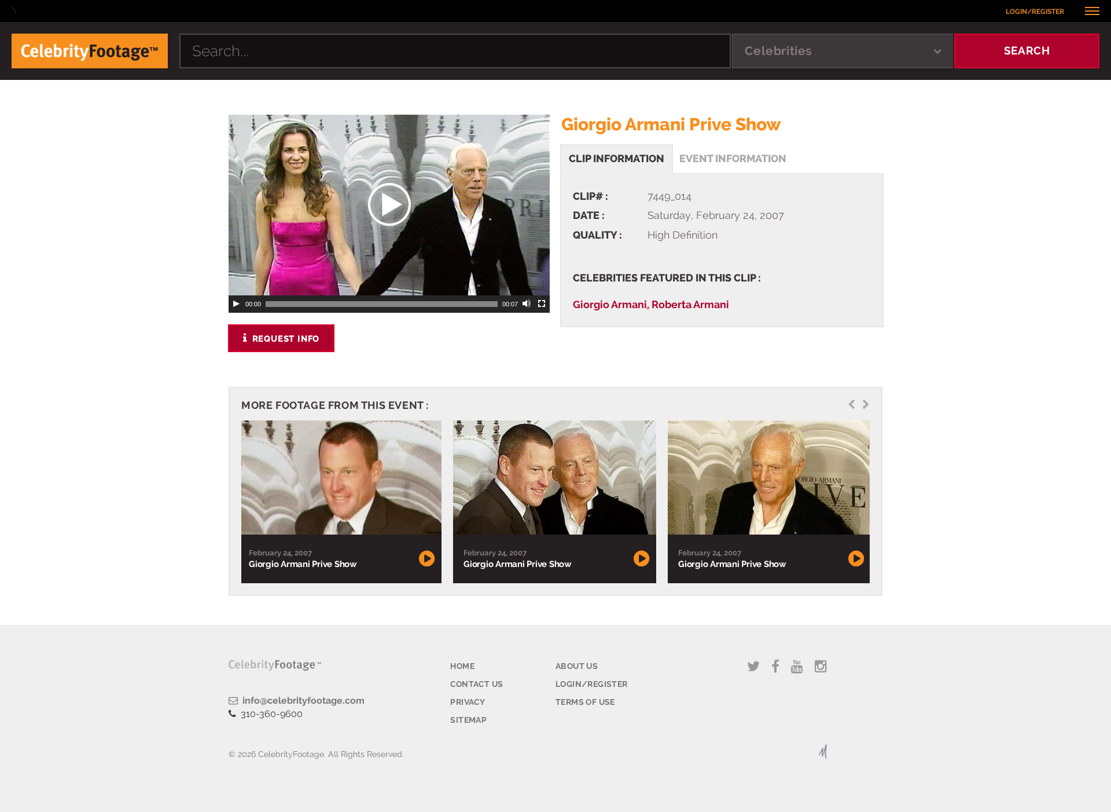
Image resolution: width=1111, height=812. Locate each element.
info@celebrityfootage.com (301, 700)
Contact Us (476, 684)
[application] (389, 205)
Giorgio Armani (610, 304)
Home (462, 666)
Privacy (467, 702)
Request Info (284, 339)
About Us (577, 666)
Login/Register (1035, 12)
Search (1027, 50)
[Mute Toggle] (527, 304)
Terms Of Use (585, 702)
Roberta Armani (690, 304)
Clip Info (616, 158)
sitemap (468, 720)
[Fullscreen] (542, 304)
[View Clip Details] (340, 477)
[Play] (236, 304)
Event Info (732, 158)
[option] (340, 501)
